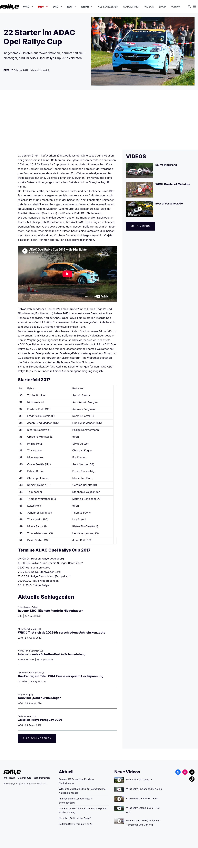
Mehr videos (140, 226)
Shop (162, 6)
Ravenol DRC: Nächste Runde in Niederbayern (50, 610)
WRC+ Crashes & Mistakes (172, 184)
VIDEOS (136, 156)
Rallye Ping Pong (166, 164)
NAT (70, 6)
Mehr (85, 6)
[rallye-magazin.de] (9, 6)
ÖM (25, 681)
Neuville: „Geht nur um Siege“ (39, 698)
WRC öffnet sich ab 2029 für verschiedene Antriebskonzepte (61, 632)
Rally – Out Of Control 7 (139, 779)
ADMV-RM (23, 659)
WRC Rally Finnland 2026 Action (144, 788)
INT (19, 681)
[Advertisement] (99, 120)
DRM (41, 6)
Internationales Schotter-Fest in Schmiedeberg (51, 654)
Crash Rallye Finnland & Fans (142, 798)
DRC (55, 6)
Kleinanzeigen (108, 6)
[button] (190, 6)
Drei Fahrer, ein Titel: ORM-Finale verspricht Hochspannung (60, 676)
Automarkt (131, 6)
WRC (26, 6)
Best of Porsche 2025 (169, 203)
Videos (149, 6)
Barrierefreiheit (41, 777)
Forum (175, 6)
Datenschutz (24, 777)
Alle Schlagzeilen (37, 738)
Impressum (9, 777)
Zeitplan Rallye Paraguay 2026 (40, 719)
